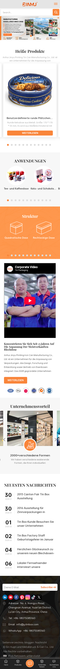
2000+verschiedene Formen (30, 455)
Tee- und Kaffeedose (16, 188)
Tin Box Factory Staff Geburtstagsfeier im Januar (35, 537)
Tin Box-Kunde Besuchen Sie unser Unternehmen (35, 524)
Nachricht (41, 642)
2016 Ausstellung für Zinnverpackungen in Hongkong (31, 510)
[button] (27, 36)
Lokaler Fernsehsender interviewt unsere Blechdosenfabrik (32, 565)
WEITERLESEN (30, 133)
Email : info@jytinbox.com (23, 624)
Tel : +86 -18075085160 (21, 618)
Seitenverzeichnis (13, 642)
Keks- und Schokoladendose (44, 188)
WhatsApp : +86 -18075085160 (26, 631)
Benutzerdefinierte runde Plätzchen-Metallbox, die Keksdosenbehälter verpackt (31, 118)
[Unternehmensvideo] (30, 337)
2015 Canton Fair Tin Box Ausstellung (33, 496)
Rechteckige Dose (44, 237)
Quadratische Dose (16, 237)
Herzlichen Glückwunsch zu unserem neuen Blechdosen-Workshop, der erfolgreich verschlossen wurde (35, 551)
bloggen (29, 642)
